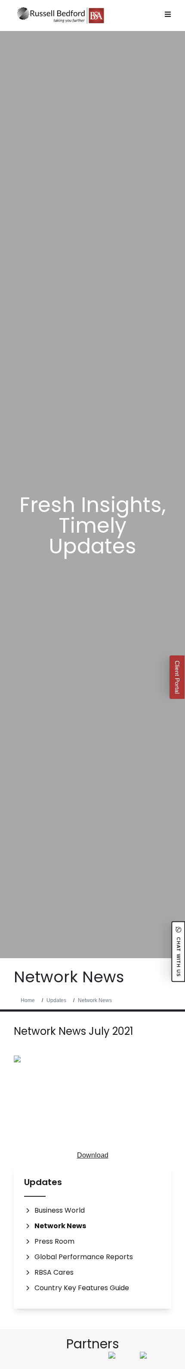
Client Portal (177, 677)
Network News (95, 1000)
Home (28, 1000)
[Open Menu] (167, 14)
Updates (56, 1000)
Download (92, 1155)
